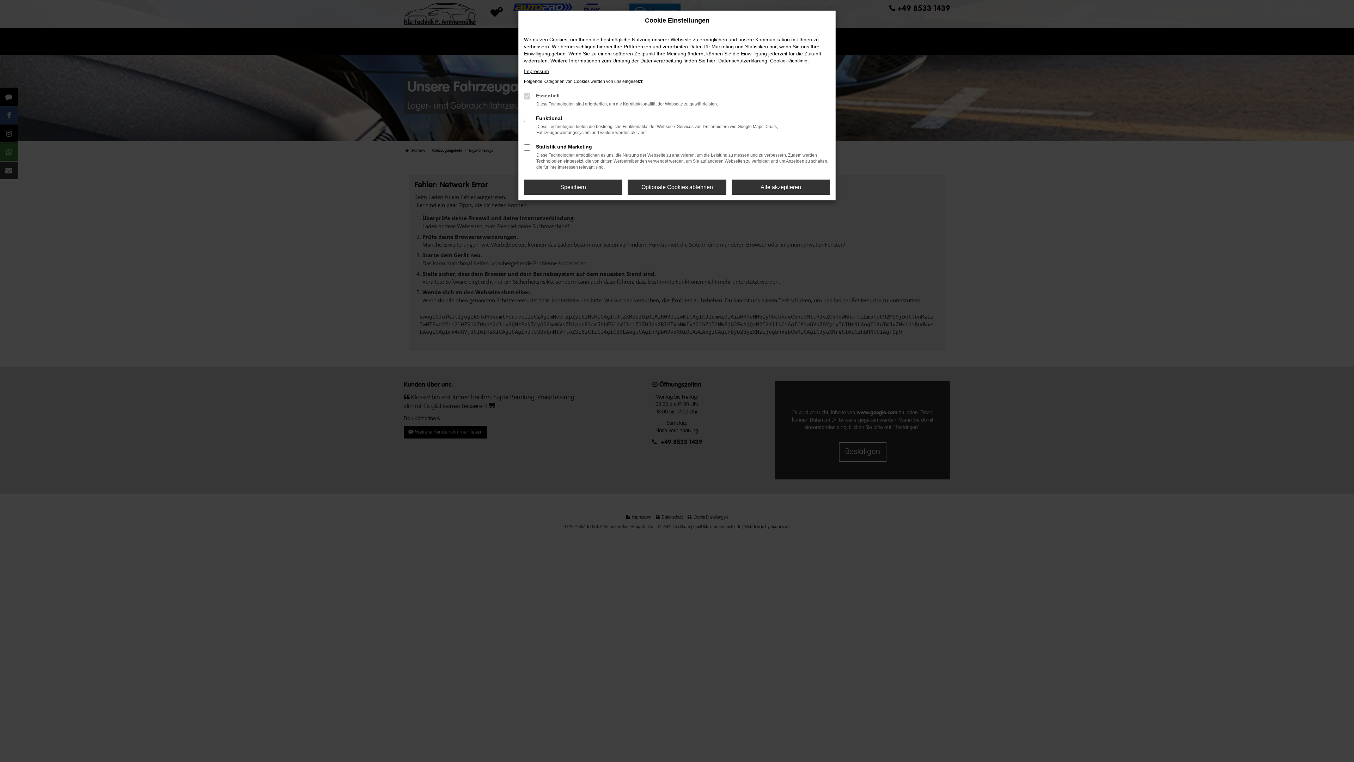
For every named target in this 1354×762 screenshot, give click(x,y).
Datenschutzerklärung (742, 61)
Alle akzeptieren (781, 187)
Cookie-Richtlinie (788, 61)
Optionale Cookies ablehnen (677, 187)
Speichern (573, 187)
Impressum (536, 71)
